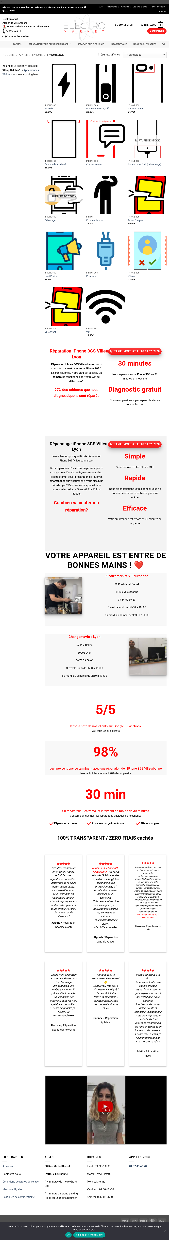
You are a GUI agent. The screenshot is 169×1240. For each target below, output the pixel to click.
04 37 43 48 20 (138, 1166)
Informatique (119, 44)
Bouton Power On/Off (97, 108)
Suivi (101, 6)
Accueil (17, 44)
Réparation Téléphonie (91, 44)
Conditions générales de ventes (20, 1181)
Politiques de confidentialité (18, 1197)
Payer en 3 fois (158, 6)
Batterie (49, 108)
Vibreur (131, 276)
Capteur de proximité (55, 164)
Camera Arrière (135, 108)
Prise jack (91, 276)
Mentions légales (12, 1189)
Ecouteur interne (94, 220)
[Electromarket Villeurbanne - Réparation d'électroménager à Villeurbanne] (84, 27)
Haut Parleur (51, 276)
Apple (23, 54)
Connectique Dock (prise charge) (144, 164)
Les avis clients (140, 6)
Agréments (112, 6)
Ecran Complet (135, 220)
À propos (125, 6)
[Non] (165, 1232)
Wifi (88, 332)
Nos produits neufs (144, 44)
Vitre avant (50, 332)
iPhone (37, 54)
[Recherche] (164, 43)
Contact (163, 11)
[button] (123, 25)
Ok (68, 1234)
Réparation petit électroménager (48, 44)
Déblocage (50, 220)
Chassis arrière (93, 164)
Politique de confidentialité (89, 1234)
